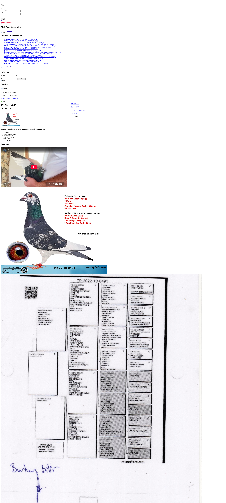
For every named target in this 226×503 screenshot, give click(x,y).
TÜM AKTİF (75, 107)
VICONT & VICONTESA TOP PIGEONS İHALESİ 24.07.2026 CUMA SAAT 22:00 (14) (30, 57)
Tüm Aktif (9, 31)
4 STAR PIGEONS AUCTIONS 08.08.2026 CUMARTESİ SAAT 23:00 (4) (26, 63)
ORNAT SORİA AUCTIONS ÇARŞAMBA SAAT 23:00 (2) (21, 61)
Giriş (2, 19)
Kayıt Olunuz (21, 79)
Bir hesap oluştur (5, 20)
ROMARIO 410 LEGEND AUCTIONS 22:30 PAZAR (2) (21, 41)
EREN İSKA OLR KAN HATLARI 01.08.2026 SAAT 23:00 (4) (22, 60)
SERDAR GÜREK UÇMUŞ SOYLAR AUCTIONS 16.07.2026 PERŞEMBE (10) (28, 53)
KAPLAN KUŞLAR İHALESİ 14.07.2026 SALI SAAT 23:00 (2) (23, 50)
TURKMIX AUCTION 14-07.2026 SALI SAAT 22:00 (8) (21, 49)
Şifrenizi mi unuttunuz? (7, 22)
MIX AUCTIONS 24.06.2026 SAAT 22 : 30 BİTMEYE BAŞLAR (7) (24, 42)
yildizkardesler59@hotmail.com (9, 98)
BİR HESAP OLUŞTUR (78, 110)
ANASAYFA (75, 104)
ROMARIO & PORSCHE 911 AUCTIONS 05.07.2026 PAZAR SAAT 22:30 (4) (27, 47)
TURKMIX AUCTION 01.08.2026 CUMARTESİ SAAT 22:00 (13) (23, 58)
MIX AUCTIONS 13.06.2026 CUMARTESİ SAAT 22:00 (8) (21, 39)
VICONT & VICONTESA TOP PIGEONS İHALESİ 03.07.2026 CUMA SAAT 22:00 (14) (30, 45)
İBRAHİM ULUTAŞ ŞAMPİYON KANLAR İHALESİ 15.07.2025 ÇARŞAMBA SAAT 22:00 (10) (33, 52)
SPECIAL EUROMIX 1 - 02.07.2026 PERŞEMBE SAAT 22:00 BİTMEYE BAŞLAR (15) (30, 44)
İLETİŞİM (74, 113)
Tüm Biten (8, 66)
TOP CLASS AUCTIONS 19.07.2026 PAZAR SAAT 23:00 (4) (22, 55)
